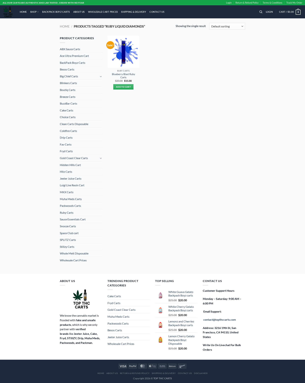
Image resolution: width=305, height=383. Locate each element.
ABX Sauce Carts (70, 49)
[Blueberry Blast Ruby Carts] (123, 52)
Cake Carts (66, 110)
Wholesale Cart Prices (103, 11)
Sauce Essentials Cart (73, 219)
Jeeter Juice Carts (70, 178)
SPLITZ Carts (68, 239)
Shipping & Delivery (133, 11)
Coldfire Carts (68, 130)
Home (65, 26)
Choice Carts (68, 117)
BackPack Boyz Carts (56, 11)
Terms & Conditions (272, 2)
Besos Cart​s (67, 69)
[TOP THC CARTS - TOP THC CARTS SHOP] (8, 12)
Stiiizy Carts (67, 246)
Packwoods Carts (70, 205)
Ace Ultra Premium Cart (74, 55)
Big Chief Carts (69, 76)
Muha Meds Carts (71, 199)
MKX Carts (66, 192)
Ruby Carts (66, 212)
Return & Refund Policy (247, 2)
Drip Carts (66, 137)
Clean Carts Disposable (74, 124)
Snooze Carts (68, 226)
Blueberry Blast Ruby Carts (123, 76)
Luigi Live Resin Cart (72, 185)
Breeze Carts (67, 96)
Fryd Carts (66, 151)
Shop (33, 11)
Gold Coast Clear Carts (74, 158)
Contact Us (156, 11)
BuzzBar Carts (68, 103)
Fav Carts (65, 144)
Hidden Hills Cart (70, 165)
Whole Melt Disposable (74, 253)
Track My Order (294, 2)
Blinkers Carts (68, 83)
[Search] (261, 12)
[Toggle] (100, 76)
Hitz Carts (66, 171)
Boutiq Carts (67, 89)
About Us (79, 11)
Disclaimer (201, 373)
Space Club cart (69, 233)
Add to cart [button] (123, 87)
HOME (23, 11)
